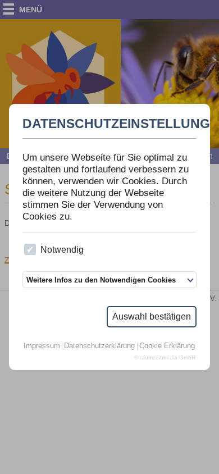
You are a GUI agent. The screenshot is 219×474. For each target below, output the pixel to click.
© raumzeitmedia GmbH (164, 358)
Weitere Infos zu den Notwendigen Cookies (101, 280)
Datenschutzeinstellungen (109, 124)
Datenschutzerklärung (99, 346)
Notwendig (62, 249)
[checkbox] (30, 250)
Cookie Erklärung (167, 346)
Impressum (42, 346)
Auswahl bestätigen (151, 316)
